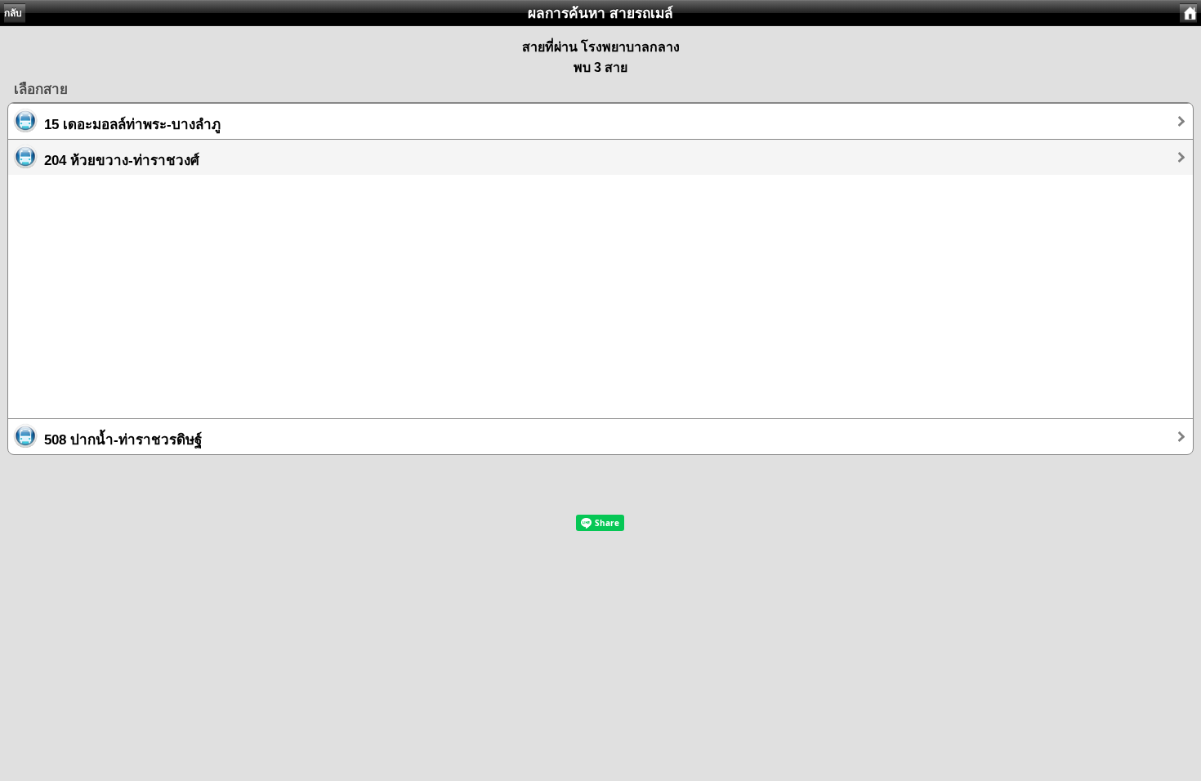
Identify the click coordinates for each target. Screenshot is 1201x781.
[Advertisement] (498, 289)
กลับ (13, 13)
